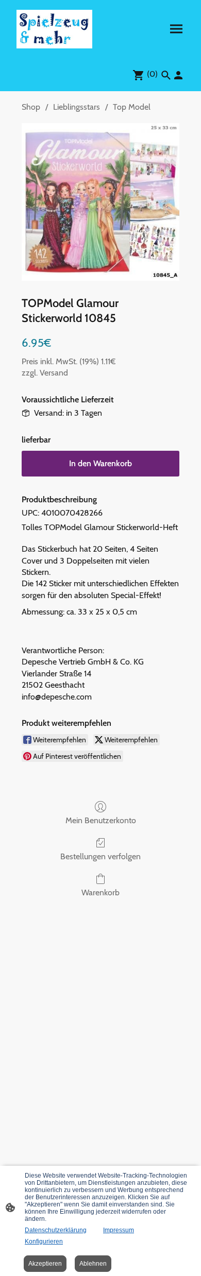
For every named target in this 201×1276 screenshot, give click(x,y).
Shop (31, 107)
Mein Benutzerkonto (100, 820)
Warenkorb (100, 892)
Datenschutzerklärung (56, 1230)
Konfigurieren (44, 1241)
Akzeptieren (45, 1263)
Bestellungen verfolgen (100, 856)
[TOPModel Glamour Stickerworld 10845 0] (100, 202)
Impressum (118, 1230)
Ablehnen (93, 1263)
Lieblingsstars (76, 107)
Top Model (131, 107)
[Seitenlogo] (54, 29)
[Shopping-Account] (178, 75)
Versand (54, 373)
